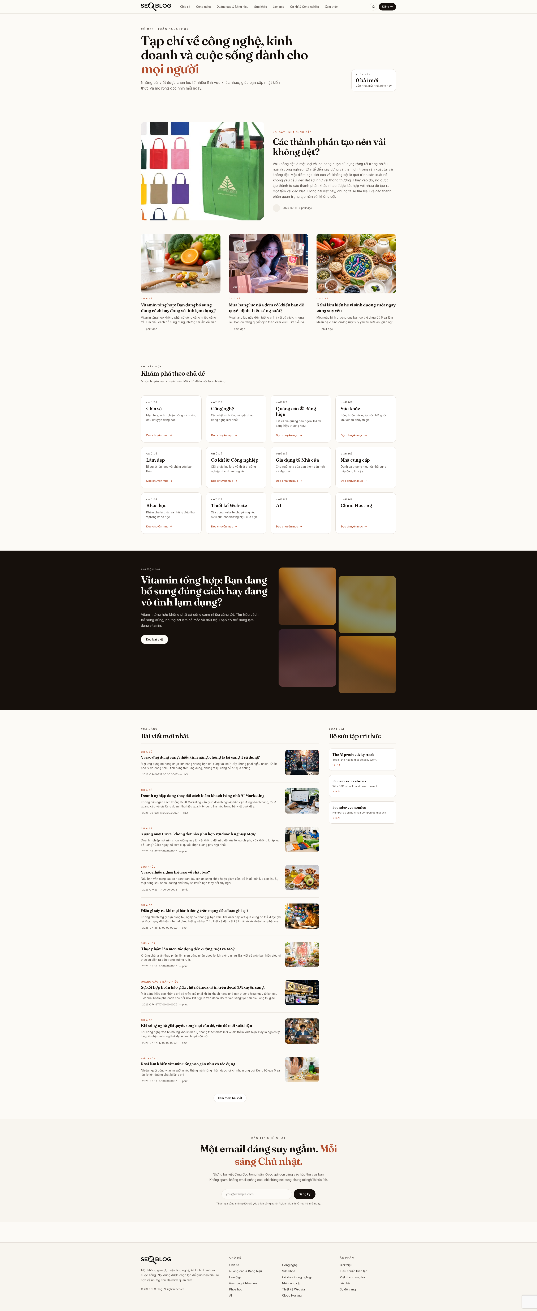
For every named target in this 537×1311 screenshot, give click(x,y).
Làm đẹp (278, 6)
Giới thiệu (346, 1265)
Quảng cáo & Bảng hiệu (232, 6)
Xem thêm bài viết (230, 1098)
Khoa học (235, 1289)
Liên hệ (345, 1283)
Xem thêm (331, 6)
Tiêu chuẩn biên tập (354, 1271)
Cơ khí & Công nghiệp (304, 6)
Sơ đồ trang (348, 1289)
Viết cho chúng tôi (352, 1277)
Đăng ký (387, 6)
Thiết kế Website (293, 1289)
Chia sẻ (185, 6)
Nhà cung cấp (291, 1283)
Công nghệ (203, 6)
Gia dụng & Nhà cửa (243, 1283)
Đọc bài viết (154, 639)
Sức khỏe (260, 6)
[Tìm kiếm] (373, 6)
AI (230, 1295)
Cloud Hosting (292, 1295)
